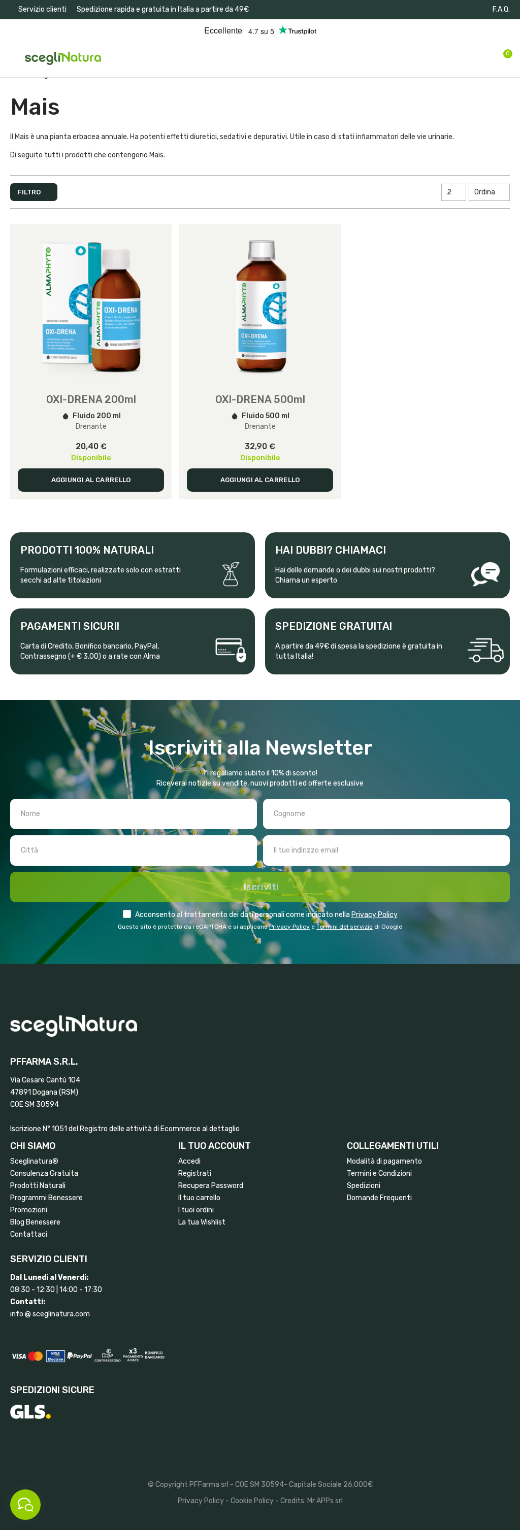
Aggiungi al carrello (91, 480)
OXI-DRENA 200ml (91, 399)
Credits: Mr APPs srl (311, 1501)
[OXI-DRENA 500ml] (260, 305)
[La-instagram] (470, 10)
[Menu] (15, 58)
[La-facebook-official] (453, 10)
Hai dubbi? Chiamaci (330, 550)
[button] (38, 9)
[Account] (486, 58)
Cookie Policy (252, 1501)
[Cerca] (467, 58)
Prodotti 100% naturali (87, 550)
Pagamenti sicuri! (69, 626)
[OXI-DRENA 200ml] (91, 305)
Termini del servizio (344, 926)
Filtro (29, 192)
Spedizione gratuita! (333, 626)
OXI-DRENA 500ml (260, 399)
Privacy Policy (374, 914)
